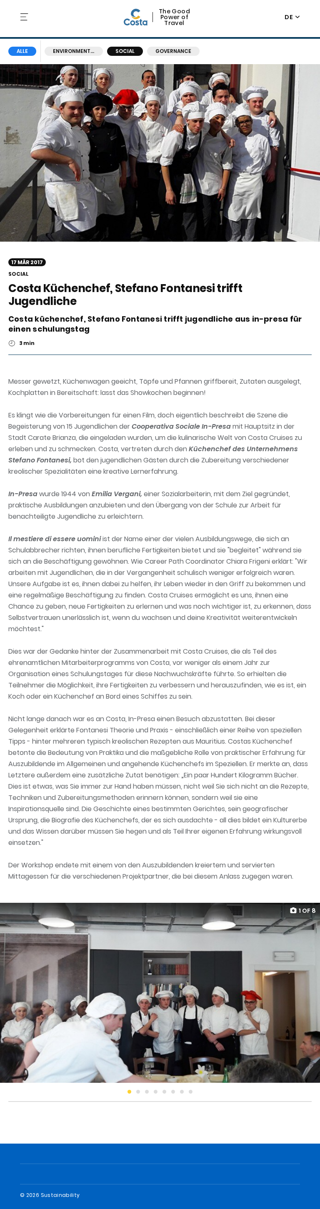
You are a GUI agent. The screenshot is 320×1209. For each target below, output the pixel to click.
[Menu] (25, 17)
